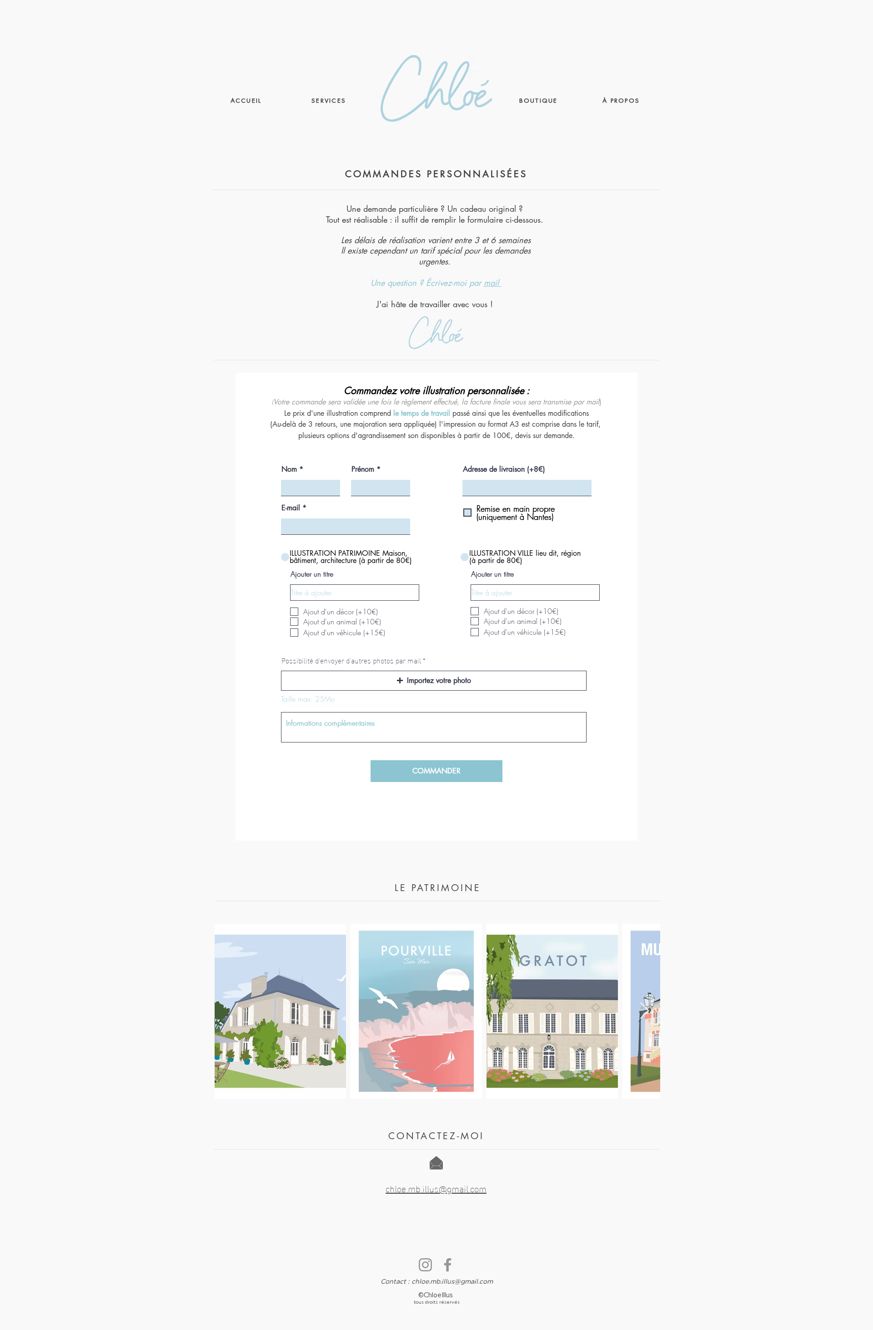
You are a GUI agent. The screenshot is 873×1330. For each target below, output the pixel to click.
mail (493, 282)
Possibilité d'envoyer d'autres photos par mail (351, 660)
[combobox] (527, 488)
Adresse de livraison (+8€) (504, 469)
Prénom (362, 469)
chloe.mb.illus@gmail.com (452, 1282)
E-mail (290, 508)
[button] (434, 681)
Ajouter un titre (312, 574)
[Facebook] (448, 1265)
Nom (289, 469)
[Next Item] (644, 1011)
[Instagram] (425, 1265)
